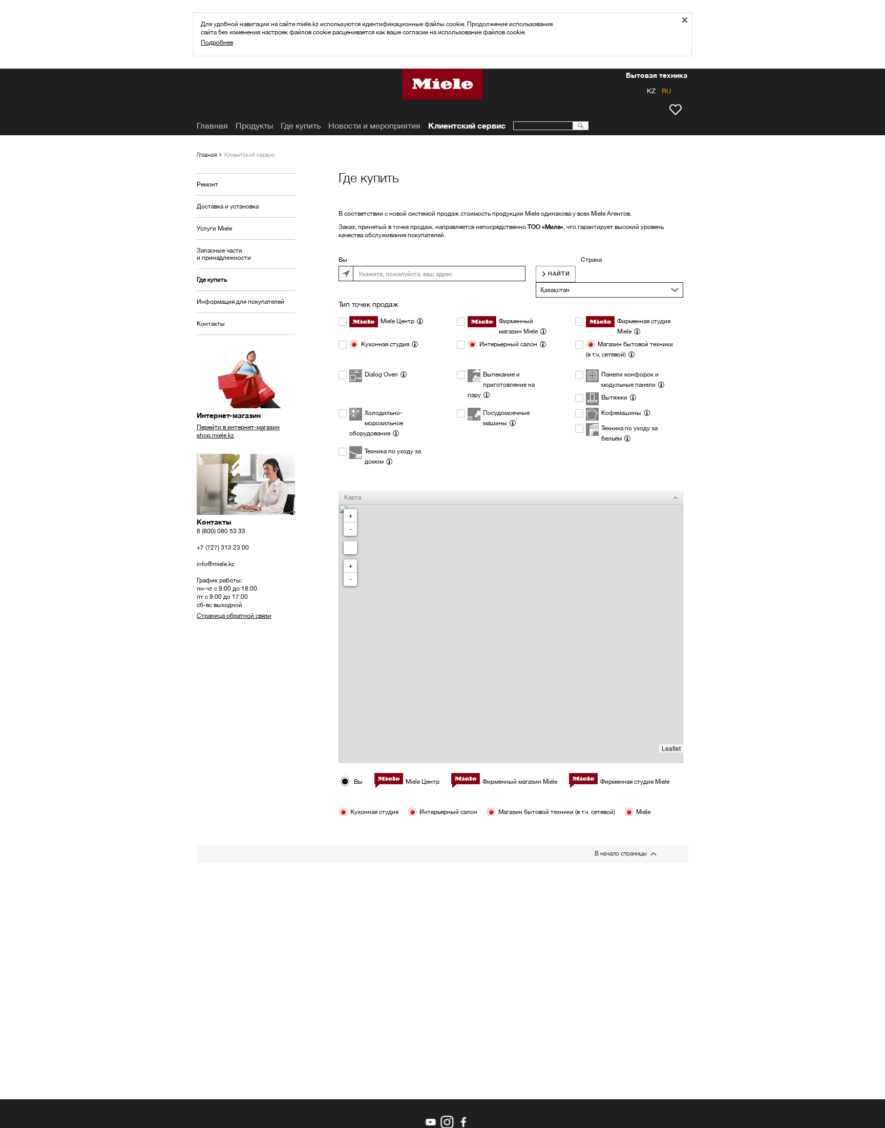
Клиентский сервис (466, 125)
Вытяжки (614, 397)
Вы (343, 259)
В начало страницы (621, 853)
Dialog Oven (381, 374)
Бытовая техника (656, 76)
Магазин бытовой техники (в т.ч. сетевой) (629, 349)
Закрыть (689, 20)
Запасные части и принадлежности (224, 253)
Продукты (254, 125)
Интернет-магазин (229, 415)
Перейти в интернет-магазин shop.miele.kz (238, 431)
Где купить (212, 279)
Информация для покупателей (240, 301)
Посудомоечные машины (506, 418)
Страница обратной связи (234, 615)
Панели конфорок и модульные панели (630, 379)
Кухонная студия (385, 344)
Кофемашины (621, 412)
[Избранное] (675, 109)
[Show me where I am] (350, 547)
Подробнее (217, 42)
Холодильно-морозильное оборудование (376, 423)
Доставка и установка (228, 206)
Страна (591, 259)
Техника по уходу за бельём (629, 433)
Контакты (211, 323)
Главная (207, 154)
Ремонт (207, 184)
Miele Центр (397, 321)
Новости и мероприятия (374, 125)
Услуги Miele (214, 228)
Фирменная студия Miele (643, 326)
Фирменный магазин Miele (518, 326)
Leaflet (671, 748)
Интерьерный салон (508, 344)
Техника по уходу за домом (393, 456)
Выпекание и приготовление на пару (501, 384)
